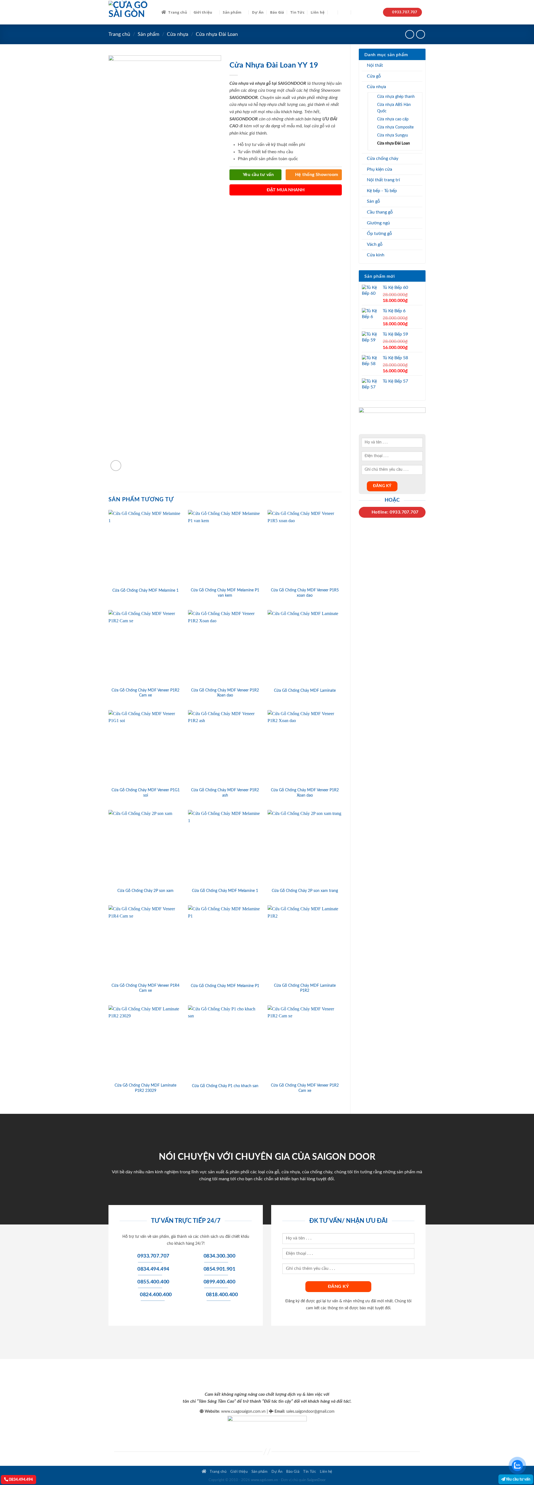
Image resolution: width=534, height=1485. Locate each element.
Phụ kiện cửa (379, 169)
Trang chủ (177, 12)
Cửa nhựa (177, 34)
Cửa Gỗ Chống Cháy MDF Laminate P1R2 (305, 988)
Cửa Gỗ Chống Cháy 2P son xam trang (305, 891)
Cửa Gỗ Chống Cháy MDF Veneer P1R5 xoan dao (305, 593)
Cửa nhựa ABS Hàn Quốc (394, 108)
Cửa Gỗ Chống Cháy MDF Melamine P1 (225, 986)
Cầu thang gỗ (380, 212)
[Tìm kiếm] (333, 12)
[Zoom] (115, 465)
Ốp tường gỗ (379, 233)
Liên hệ (318, 12)
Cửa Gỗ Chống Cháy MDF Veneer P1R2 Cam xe (145, 693)
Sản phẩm (232, 12)
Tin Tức (297, 12)
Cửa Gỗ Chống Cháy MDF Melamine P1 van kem (225, 593)
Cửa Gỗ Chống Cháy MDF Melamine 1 (145, 590)
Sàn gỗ (373, 201)
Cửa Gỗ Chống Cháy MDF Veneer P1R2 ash (225, 792)
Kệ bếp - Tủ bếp (382, 191)
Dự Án (258, 12)
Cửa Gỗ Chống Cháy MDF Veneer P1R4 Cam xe (145, 988)
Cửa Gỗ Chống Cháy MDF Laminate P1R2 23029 (145, 1088)
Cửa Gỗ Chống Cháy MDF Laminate (305, 690)
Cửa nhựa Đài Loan (217, 34)
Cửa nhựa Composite (395, 127)
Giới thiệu (203, 12)
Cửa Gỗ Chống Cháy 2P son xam (145, 891)
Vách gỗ (374, 244)
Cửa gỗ (374, 76)
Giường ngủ (378, 223)
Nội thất (375, 65)
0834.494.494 (20, 1479)
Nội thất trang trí (383, 180)
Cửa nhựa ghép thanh (396, 97)
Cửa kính (375, 255)
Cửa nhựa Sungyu (392, 135)
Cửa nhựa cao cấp (393, 119)
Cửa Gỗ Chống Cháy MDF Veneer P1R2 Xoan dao (225, 693)
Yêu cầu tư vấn (517, 1479)
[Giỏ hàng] (357, 12)
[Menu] (344, 12)
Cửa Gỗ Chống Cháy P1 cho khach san (225, 1086)
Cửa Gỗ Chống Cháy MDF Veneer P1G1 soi (146, 792)
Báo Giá (277, 12)
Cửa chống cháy (382, 158)
